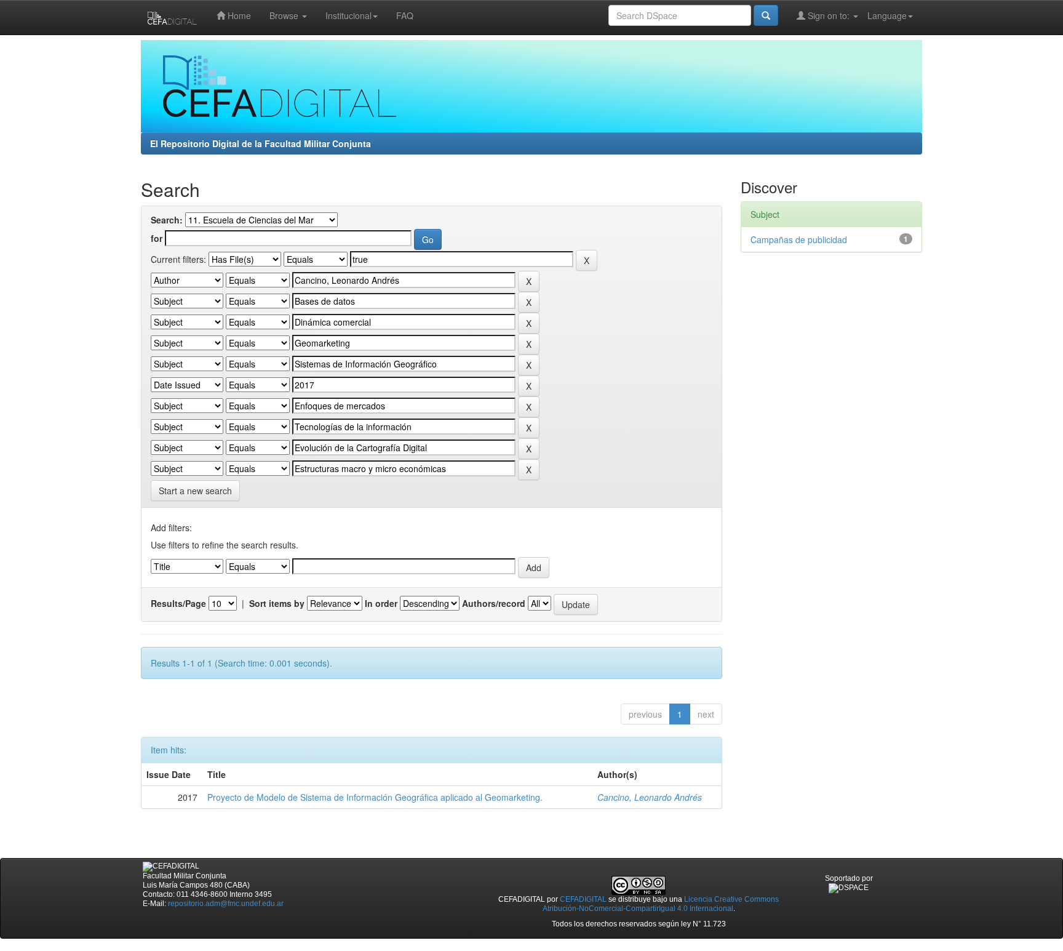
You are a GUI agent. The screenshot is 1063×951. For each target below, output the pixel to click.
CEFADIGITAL (583, 899)
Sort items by (277, 603)
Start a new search (195, 490)
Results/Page (178, 603)
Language (887, 15)
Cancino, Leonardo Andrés (649, 797)
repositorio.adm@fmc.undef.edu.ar (226, 903)
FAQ (404, 15)
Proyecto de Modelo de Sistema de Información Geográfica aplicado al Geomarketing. (375, 797)
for (156, 238)
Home (238, 15)
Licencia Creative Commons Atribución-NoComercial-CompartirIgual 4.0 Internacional (661, 904)
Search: (167, 220)
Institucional (348, 15)
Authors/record (493, 603)
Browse (285, 15)
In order (381, 603)
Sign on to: (828, 15)
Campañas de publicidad (798, 239)
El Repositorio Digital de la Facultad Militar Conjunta (260, 143)
